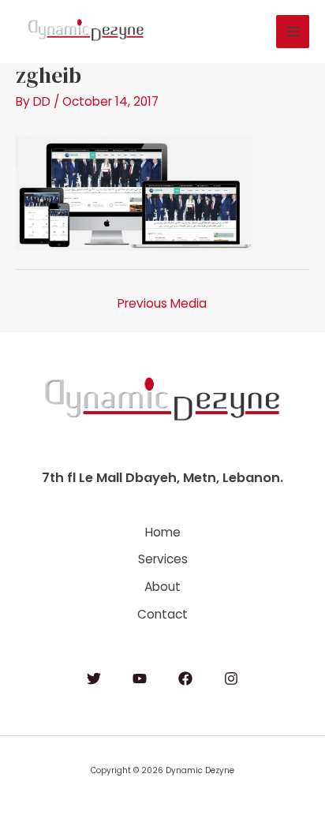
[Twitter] (94, 678)
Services (163, 559)
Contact (162, 614)
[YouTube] (140, 678)
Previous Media (162, 303)
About (162, 586)
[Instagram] (231, 678)
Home (163, 532)
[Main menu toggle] (292, 31)
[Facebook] (185, 678)
